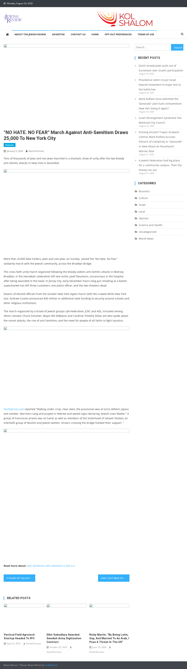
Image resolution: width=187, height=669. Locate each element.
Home (95, 34)
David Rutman (36, 151)
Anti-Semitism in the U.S (60, 565)
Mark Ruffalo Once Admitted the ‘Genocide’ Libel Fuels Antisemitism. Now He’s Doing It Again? (160, 103)
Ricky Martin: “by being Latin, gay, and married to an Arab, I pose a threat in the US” (109, 638)
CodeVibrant (51, 665)
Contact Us (78, 34)
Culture (143, 198)
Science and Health (150, 225)
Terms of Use (146, 34)
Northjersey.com (14, 409)
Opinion (144, 218)
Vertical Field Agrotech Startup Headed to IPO (19, 636)
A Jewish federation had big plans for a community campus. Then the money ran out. (160, 165)
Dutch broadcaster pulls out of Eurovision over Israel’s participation (161, 68)
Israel (142, 205)
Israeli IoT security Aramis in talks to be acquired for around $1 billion (21, 578)
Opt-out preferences (118, 34)
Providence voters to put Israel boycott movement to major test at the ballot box (160, 84)
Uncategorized (148, 232)
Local (142, 211)
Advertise (58, 34)
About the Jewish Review (30, 34)
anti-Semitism (35, 565)
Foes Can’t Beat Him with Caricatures (115, 578)
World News (146, 238)
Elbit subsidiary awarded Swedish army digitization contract (64, 638)
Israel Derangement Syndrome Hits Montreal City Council (160, 120)
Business (9, 145)
